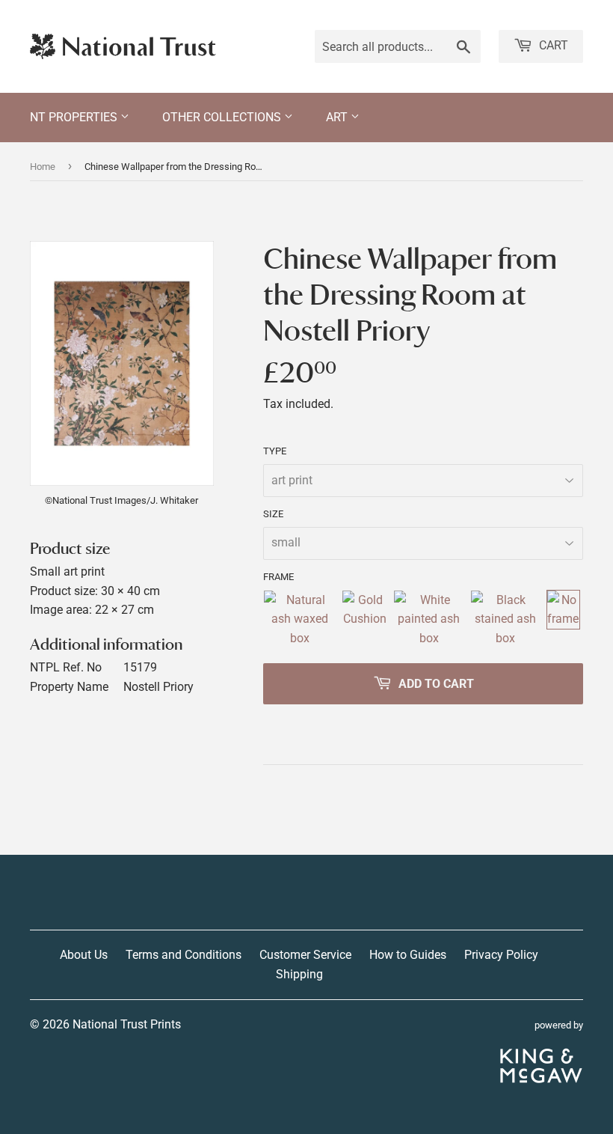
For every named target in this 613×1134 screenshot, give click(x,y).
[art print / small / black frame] (505, 619)
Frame (278, 576)
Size (273, 513)
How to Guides (407, 955)
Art (338, 117)
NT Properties (75, 117)
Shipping (299, 974)
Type (274, 451)
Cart (552, 45)
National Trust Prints (127, 1024)
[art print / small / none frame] (563, 619)
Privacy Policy (501, 955)
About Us (84, 955)
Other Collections (223, 117)
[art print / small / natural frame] (299, 619)
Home (42, 166)
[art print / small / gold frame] (364, 619)
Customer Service (305, 955)
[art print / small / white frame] (428, 619)
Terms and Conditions (183, 955)
